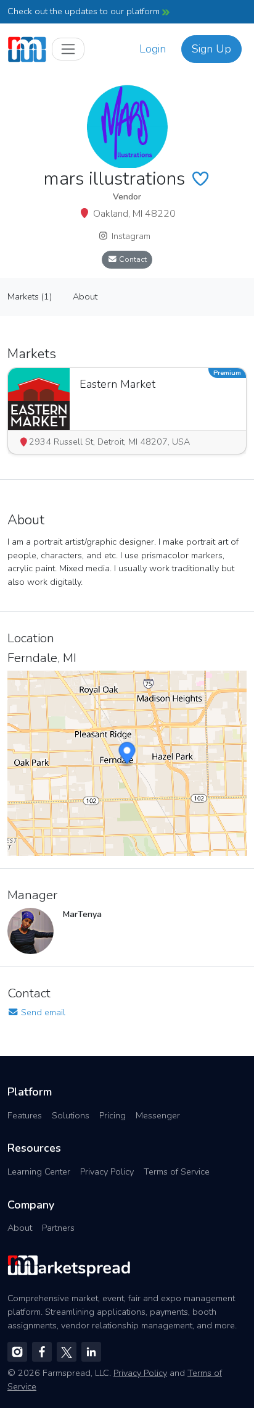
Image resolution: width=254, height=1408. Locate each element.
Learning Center (38, 1171)
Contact (132, 259)
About (19, 1228)
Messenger (158, 1115)
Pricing (112, 1115)
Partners (58, 1228)
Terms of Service (177, 1171)
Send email (41, 1012)
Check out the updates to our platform (84, 11)
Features (24, 1115)
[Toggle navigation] (68, 49)
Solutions (70, 1115)
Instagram (129, 236)
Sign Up (211, 48)
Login (152, 48)
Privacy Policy (107, 1171)
